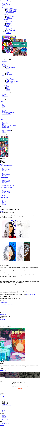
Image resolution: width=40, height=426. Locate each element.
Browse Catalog (4, 61)
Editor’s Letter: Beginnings (4, 309)
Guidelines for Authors (5, 410)
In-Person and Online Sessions (7, 189)
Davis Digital (5, 3)
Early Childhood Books (10, 12)
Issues (7, 73)
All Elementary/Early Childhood (11, 13)
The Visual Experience (5, 178)
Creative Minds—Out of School (7, 168)
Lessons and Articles (9, 78)
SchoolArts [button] (4, 65)
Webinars (7, 80)
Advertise (7, 72)
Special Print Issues (9, 74)
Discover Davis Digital (9, 34)
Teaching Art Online (9, 82)
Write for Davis (4, 103)
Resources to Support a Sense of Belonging (13, 81)
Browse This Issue (3, 370)
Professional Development (8, 25)
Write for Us (8, 89)
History (7, 87)
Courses (7, 26)
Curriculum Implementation (10, 27)
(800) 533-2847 (4, 404)
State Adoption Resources (6, 419)
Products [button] (3, 7)
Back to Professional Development (6, 187)
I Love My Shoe (3, 314)
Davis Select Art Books (6, 195)
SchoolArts (6, 66)
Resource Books (8, 17)
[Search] (10, 92)
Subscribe (7, 68)
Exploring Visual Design (10, 16)
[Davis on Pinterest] (3, 396)
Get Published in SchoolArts (10, 70)
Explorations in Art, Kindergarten (11, 9)
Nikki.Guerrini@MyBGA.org (30, 294)
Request (1, 164)
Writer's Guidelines (9, 71)
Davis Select (6, 31)
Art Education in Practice (6, 192)
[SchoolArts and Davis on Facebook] (0, 396)
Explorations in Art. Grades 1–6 (7, 167)
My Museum (2, 319)
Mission (7, 86)
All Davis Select (8, 33)
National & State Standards (6, 418)
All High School (8, 24)
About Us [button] (3, 84)
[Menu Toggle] (7, 0)
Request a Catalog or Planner (6, 409)
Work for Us (8, 90)
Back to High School (4, 177)
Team (7, 88)
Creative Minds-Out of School (11, 11)
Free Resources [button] (4, 75)
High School (6, 19)
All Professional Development (11, 30)
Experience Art (8, 15)
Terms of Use (4, 416)
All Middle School (9, 18)
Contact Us (5, 6)
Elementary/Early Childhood (8, 8)
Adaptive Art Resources (10, 77)
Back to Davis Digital (4, 197)
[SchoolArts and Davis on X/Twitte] (1, 396)
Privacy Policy (4, 415)
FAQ (3, 411)
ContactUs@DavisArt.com (6, 405)
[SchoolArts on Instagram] (2, 396)
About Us (5, 85)
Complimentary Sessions (10, 28)
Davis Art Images (5, 64)
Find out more (2, 391)
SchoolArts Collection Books (6, 113)
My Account (5, 5)
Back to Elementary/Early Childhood (6, 165)
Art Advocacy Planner (9, 83)
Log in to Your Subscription (10, 67)
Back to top (2, 425)
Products (3, 95)
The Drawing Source (3, 302)
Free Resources (6, 76)
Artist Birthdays (4, 417)
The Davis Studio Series (10, 20)
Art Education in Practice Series (11, 29)
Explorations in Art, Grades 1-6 (11, 10)
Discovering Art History (10, 21)
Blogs (3, 98)
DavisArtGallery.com (5, 423)
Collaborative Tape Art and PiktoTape (8, 185)
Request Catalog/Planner (7, 4)
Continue (2, 393)
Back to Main (3, 101)
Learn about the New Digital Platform (12, 69)
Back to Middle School (4, 172)
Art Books (7, 32)
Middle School (6, 14)
